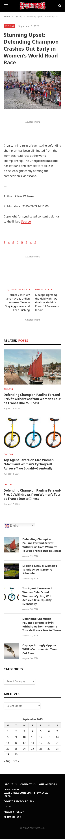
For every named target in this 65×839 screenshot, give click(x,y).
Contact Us (28, 784)
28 (57, 748)
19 (40, 742)
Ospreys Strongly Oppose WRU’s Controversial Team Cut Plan (39, 649)
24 (24, 748)
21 (57, 742)
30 (16, 754)
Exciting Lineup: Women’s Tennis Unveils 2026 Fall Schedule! (39, 569)
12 (40, 737)
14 (57, 737)
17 (24, 742)
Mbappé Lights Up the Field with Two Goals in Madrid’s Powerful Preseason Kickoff (47, 302)
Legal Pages (12, 789)
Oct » (16, 761)
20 (48, 742)
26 (40, 748)
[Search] (59, 6)
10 (24, 737)
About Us (11, 784)
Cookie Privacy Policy (19, 801)
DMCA (7, 806)
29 (7, 754)
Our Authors (48, 784)
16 (16, 742)
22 (7, 748)
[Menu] (6, 6)
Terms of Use (12, 817)
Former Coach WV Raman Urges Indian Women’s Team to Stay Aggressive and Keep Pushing (17, 302)
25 (32, 748)
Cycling (9, 26)
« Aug (7, 761)
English (14, 525)
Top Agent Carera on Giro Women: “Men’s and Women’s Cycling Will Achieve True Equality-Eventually (29, 464)
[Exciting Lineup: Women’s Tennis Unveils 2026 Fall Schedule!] (11, 571)
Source (26, 221)
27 (48, 748)
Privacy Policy (14, 811)
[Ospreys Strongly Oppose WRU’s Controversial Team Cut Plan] (11, 651)
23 (16, 748)
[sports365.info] (32, 6)
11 (32, 737)
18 (32, 742)
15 (7, 742)
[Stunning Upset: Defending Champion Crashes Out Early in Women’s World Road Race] (32, 90)
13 (48, 737)
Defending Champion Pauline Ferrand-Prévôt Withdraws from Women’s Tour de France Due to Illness (32, 399)
